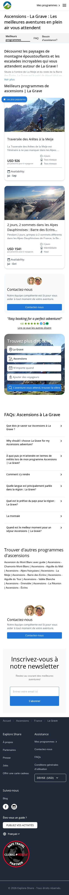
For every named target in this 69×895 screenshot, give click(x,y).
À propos (8, 742)
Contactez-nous (34, 307)
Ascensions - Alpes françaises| (23, 570)
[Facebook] (5, 807)
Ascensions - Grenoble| (19, 583)
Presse (7, 757)
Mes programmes (47, 5)
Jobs (5, 765)
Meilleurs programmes (13, 38)
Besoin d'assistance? (49, 38)
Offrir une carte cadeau (16, 773)
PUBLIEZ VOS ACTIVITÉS (20, 825)
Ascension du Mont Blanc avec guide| (25, 562)
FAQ (36, 38)
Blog (5, 798)
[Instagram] (14, 807)
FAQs (37, 757)
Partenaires (9, 749)
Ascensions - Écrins (17, 587)
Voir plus (9, 79)
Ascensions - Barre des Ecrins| (29, 574)
